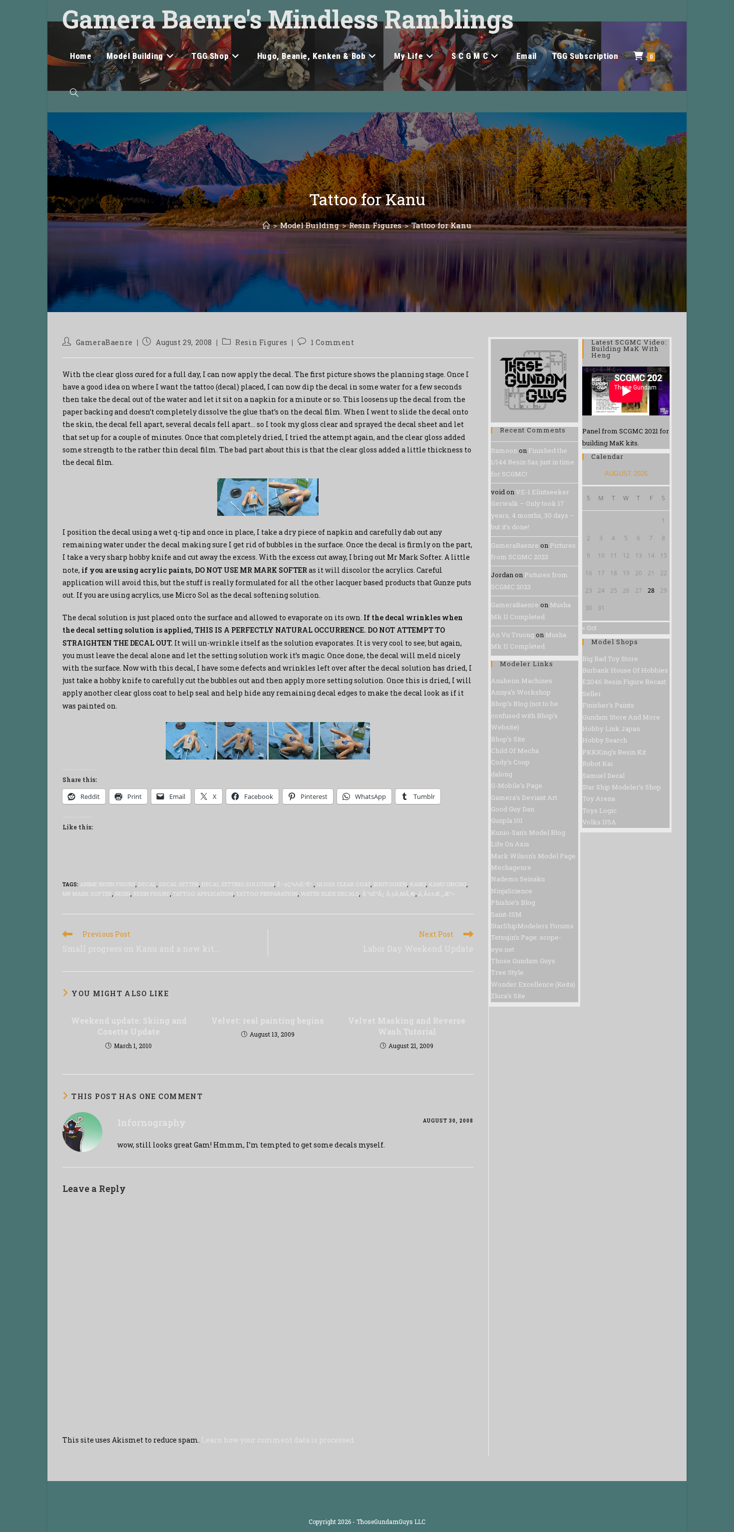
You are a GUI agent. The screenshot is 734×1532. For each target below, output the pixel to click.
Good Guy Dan (512, 808)
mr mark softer (87, 893)
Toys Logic (599, 810)
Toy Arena (598, 798)
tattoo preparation (267, 893)
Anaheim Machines (521, 680)
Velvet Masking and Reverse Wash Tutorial (406, 1026)
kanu (418, 884)
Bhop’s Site (508, 739)
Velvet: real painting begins (267, 1020)
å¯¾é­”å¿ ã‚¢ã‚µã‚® (388, 893)
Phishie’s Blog (513, 902)
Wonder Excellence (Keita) (533, 984)
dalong (501, 773)
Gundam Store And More (621, 717)
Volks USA (599, 821)
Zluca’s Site (508, 995)
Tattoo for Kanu (441, 225)
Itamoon (504, 450)
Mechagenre (511, 867)
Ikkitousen (390, 884)
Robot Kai (597, 763)
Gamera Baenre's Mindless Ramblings (288, 18)
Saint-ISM (506, 914)
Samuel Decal (603, 775)
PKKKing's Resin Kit (614, 752)
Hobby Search (604, 740)
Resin (122, 893)
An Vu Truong (512, 634)
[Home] (266, 225)
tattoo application (203, 893)
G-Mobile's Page (516, 785)
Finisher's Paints (608, 705)
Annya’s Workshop (521, 692)
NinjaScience (511, 890)
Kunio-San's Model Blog (528, 832)
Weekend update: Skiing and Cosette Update (129, 1026)
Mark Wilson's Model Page (533, 855)
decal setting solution (238, 884)
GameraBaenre (104, 342)
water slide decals (330, 893)
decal (147, 884)
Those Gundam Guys (523, 960)
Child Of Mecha (515, 750)
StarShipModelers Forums (532, 925)
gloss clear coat (343, 884)
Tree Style (507, 972)
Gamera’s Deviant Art (524, 797)
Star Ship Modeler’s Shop (621, 786)
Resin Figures (261, 342)
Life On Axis (510, 843)
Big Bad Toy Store (610, 658)
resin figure (151, 893)
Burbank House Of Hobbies (625, 670)
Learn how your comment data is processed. (278, 1440)
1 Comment (332, 342)
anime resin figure (107, 884)
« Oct (589, 627)
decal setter (179, 884)
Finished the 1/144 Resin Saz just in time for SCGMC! (532, 462)
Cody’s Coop (510, 762)
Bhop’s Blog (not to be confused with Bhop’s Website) (524, 715)
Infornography (151, 1123)
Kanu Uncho (447, 884)
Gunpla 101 (507, 820)
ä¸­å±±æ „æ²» (436, 893)
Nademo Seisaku (518, 878)
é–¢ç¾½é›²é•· (295, 884)
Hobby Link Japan (611, 728)
